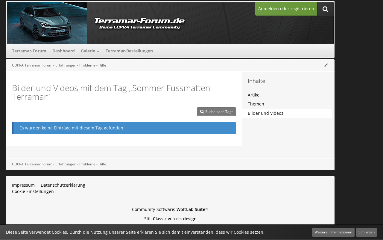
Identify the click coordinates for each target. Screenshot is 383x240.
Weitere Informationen (333, 232)
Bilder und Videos (265, 113)
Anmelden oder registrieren (286, 8)
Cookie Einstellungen (33, 191)
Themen (256, 104)
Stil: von (170, 218)
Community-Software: (170, 209)
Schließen (366, 232)
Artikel (254, 95)
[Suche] (325, 9)
